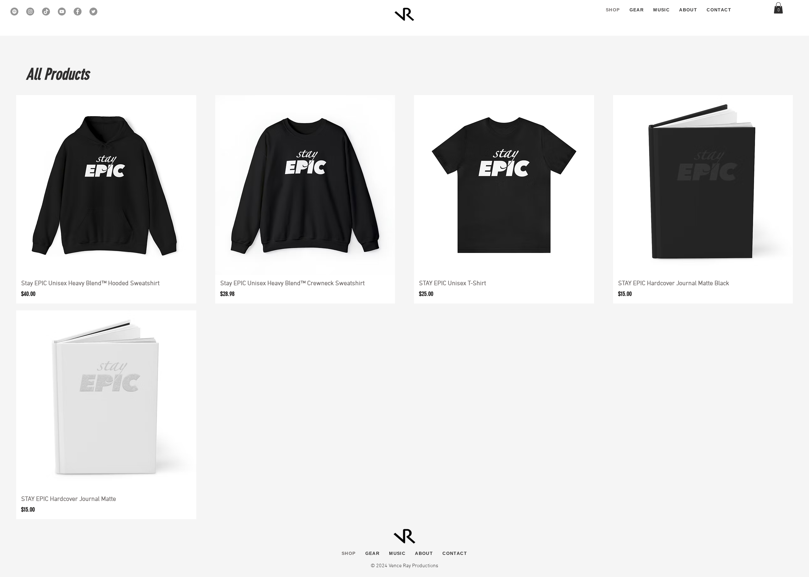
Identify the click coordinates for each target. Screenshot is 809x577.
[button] (778, 8)
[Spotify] (14, 11)
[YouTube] (62, 11)
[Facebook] (78, 11)
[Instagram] (30, 11)
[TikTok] (46, 11)
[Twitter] (93, 11)
